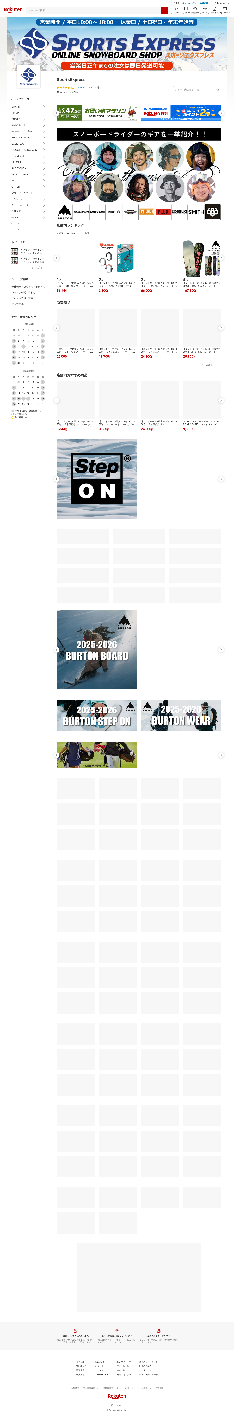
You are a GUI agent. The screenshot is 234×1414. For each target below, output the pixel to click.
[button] (222, 12)
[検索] (164, 19)
